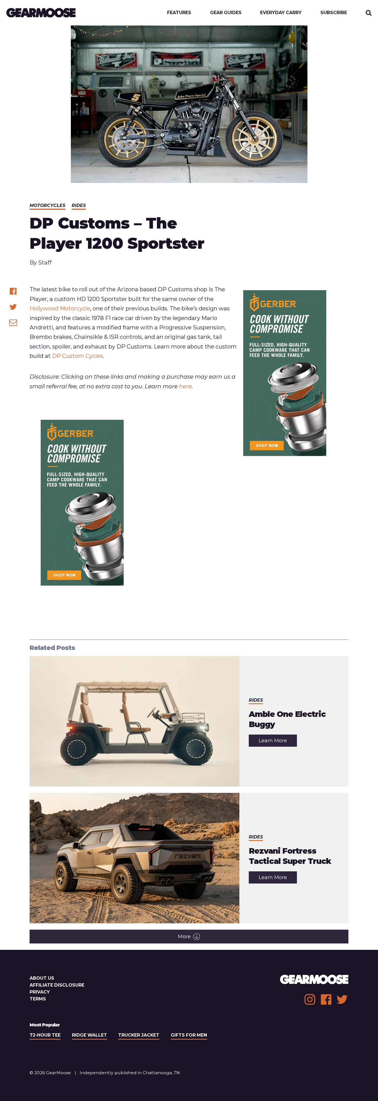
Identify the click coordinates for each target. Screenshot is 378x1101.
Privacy (40, 992)
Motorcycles (47, 205)
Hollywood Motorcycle (60, 308)
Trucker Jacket (138, 1035)
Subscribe (333, 13)
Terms (38, 999)
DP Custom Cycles (77, 355)
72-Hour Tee (45, 1035)
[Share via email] (13, 322)
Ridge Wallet (89, 1035)
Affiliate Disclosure (57, 985)
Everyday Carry (281, 13)
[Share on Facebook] (13, 291)
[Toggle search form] (369, 13)
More (184, 937)
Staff (44, 262)
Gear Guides (226, 13)
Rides (79, 205)
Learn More (278, 742)
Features (179, 13)
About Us (42, 978)
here (185, 386)
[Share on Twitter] (13, 307)
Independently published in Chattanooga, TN (130, 1072)
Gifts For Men (189, 1035)
